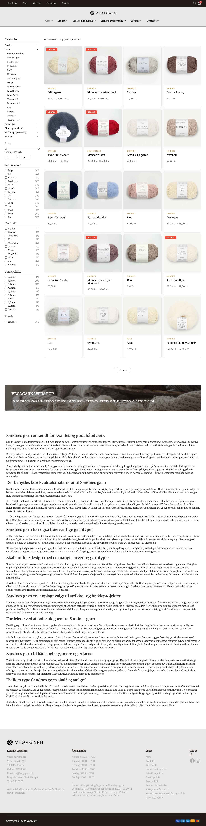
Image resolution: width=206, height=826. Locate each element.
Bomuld (12, 232)
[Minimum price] (10, 157)
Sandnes (12, 322)
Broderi (61, 20)
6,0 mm (11, 302)
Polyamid (12, 253)
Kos (50, 342)
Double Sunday (175, 92)
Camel (11, 188)
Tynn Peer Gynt (176, 280)
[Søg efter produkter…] (194, 3)
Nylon (11, 250)
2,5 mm (11, 277)
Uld (9, 261)
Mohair (11, 246)
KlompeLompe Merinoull (102, 92)
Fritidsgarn (54, 92)
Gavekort (37, 3)
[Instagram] (198, 760)
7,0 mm (11, 309)
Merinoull (172, 155)
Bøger (25, 3)
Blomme (12, 177)
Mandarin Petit (96, 155)
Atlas (130, 342)
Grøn (10, 203)
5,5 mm (11, 298)
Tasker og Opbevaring (112, 20)
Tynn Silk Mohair (58, 155)
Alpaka (11, 228)
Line (129, 217)
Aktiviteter (12, 3)
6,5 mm (11, 306)
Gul (9, 206)
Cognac (11, 192)
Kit (9, 217)
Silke (10, 257)
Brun (10, 185)
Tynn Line (93, 342)
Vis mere (123, 370)
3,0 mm (11, 280)
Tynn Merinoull (57, 217)
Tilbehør (135, 20)
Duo (129, 280)
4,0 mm (11, 288)
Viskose (12, 264)
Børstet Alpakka (96, 217)
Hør (10, 239)
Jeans (10, 213)
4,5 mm (11, 291)
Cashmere (13, 235)
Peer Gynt (172, 217)
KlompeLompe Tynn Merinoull (99, 282)
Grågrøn (12, 199)
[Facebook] (192, 760)
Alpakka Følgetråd (137, 155)
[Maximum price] (24, 157)
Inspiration (51, 3)
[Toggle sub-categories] (38, 45)
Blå (9, 174)
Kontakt (65, 3)
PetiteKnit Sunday (58, 280)
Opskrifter (152, 20)
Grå (9, 195)
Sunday (131, 92)
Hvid (10, 210)
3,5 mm (11, 284)
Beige (11, 170)
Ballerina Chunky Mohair (181, 342)
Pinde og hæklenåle (83, 20)
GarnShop (58, 39)
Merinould (13, 243)
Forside (48, 39)
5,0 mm (11, 295)
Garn (47, 20)
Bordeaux (13, 181)
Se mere (63, 65)
